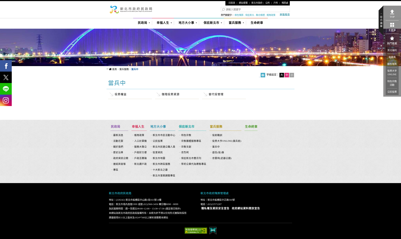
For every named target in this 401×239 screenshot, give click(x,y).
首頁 (114, 69)
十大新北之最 (160, 169)
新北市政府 (256, 3)
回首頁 (232, 3)
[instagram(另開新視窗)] (6, 100)
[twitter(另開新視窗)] (6, 77)
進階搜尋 (285, 14)
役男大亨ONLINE (392, 72)
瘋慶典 (392, 57)
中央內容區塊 (120, 83)
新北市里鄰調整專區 (164, 175)
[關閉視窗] (200, 30)
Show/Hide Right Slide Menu (381, 20)
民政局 (142, 22)
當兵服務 (235, 22)
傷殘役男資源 (171, 94)
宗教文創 (186, 146)
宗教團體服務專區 (191, 141)
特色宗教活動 (392, 83)
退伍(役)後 (218, 152)
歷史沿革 (118, 152)
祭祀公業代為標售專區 (193, 164)
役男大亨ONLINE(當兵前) (226, 141)
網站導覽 (243, 3)
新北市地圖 (159, 158)
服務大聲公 (140, 146)
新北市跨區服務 (161, 164)
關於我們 (118, 146)
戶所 (275, 3)
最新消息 (118, 135)
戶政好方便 (140, 152)
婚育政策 (271, 15)
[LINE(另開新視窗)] (6, 88)
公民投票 (158, 141)
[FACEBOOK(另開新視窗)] (6, 66)
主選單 (392, 30)
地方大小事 (186, 22)
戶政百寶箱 (140, 158)
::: (227, 2)
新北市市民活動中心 (164, 135)
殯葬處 (285, 3)
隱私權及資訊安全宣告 (215, 208)
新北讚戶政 (140, 164)
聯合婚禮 (260, 15)
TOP (392, 17)
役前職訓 (217, 135)
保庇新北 (249, 15)
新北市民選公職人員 (164, 146)
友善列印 (263, 75)
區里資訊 (158, 152)
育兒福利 (392, 50)
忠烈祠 (185, 152)
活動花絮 (118, 141)
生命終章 (257, 22)
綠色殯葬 (239, 15)
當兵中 (216, 146)
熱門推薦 (392, 43)
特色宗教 (186, 135)
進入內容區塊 (8, 3)
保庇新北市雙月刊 (191, 158)
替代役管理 (216, 94)
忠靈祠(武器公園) (222, 158)
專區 (115, 169)
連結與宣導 (119, 164)
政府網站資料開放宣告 (246, 208)
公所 (267, 3)
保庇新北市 (211, 22)
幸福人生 (163, 22)
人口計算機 (140, 141)
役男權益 (121, 94)
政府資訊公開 (120, 158)
